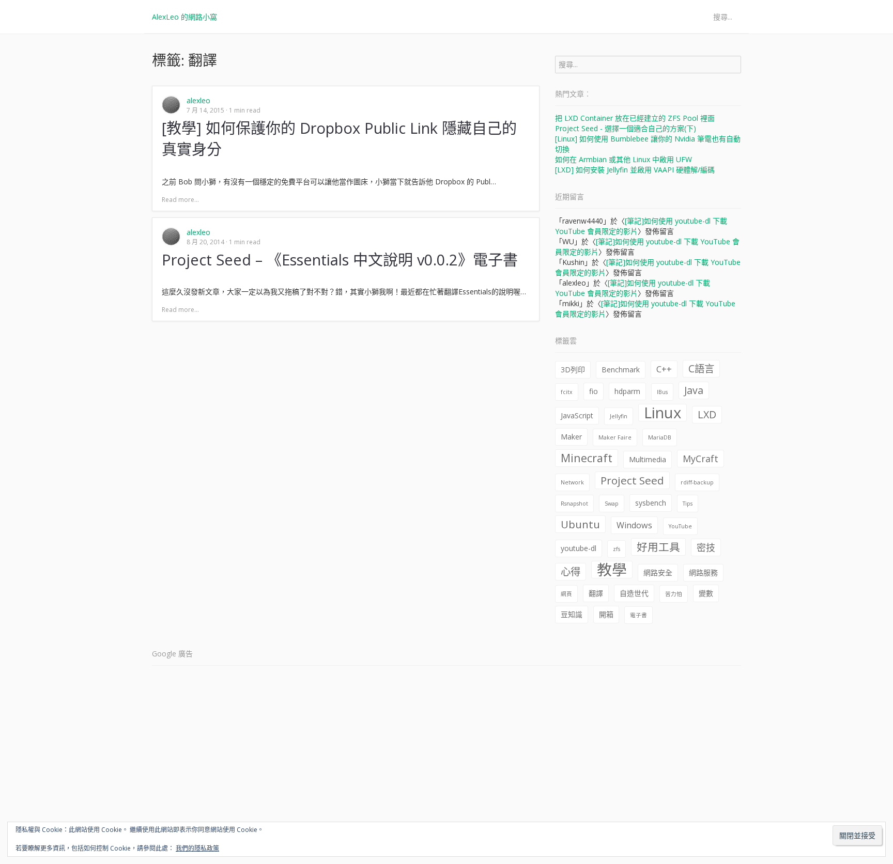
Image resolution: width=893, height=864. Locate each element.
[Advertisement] (446, 745)
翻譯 (596, 593)
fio (593, 391)
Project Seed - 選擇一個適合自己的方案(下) (625, 128)
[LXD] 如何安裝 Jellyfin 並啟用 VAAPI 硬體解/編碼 (635, 170)
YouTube (680, 526)
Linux (662, 412)
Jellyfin (618, 416)
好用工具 (658, 547)
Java (693, 390)
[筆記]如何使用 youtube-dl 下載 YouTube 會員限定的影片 (632, 288)
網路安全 (657, 572)
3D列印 (573, 369)
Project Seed (632, 480)
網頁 (566, 594)
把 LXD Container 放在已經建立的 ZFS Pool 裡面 (635, 118)
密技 (706, 547)
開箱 (606, 614)
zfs (616, 549)
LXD (707, 414)
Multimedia (647, 459)
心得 (570, 571)
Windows (634, 525)
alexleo (198, 100)
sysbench (650, 503)
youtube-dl (578, 548)
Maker (571, 437)
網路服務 (703, 572)
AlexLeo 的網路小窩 (184, 17)
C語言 (701, 368)
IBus (662, 392)
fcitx (567, 392)
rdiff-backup (697, 482)
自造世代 (634, 593)
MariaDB (659, 437)
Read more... (180, 199)
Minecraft (586, 457)
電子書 (638, 615)
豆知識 (571, 614)
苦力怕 (673, 594)
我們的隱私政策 (197, 848)
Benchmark (621, 369)
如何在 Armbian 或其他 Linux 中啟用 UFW (623, 159)
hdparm (627, 391)
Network (572, 482)
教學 (612, 569)
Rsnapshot (574, 503)
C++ (664, 369)
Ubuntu (580, 524)
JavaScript (577, 415)
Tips (687, 503)
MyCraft (700, 458)
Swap (612, 503)
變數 (706, 593)
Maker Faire (615, 437)
